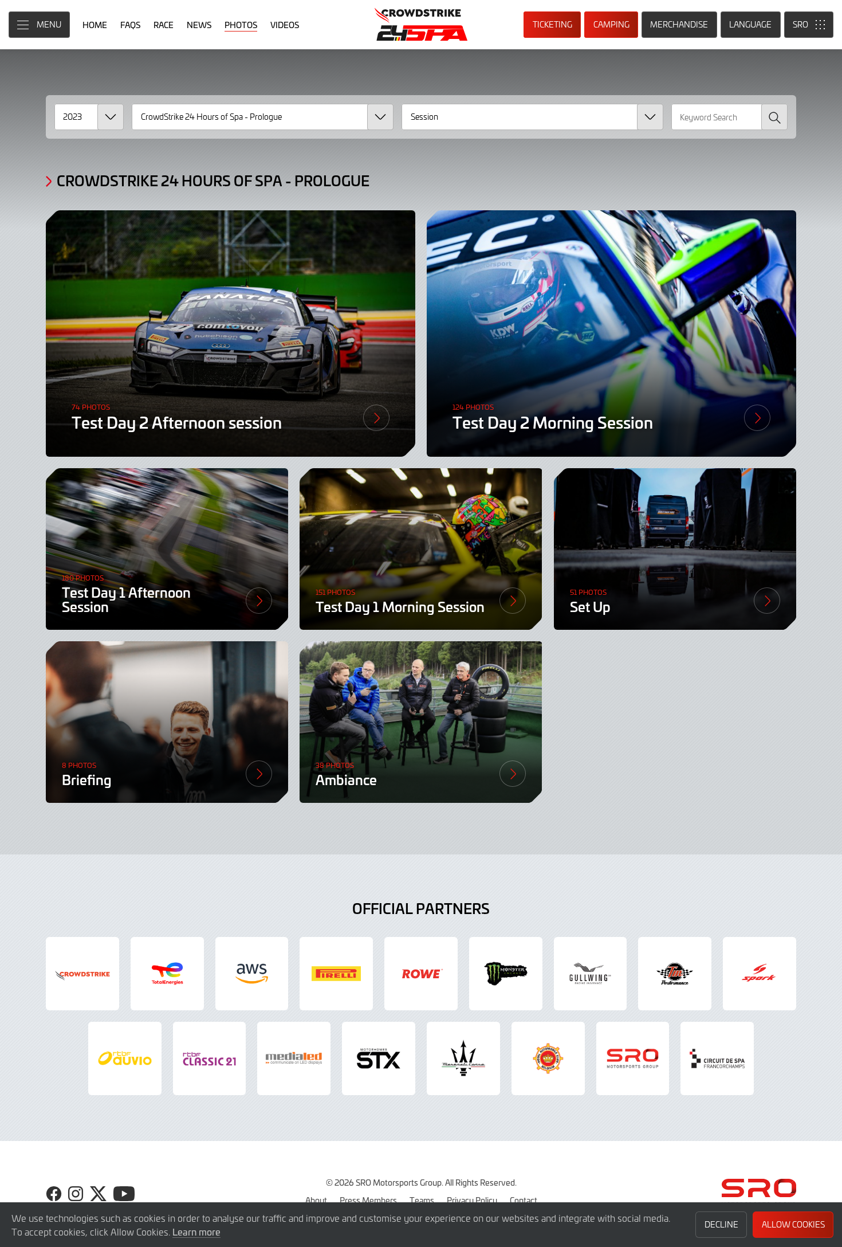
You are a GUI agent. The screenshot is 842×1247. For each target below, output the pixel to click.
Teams (422, 1200)
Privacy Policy (472, 1200)
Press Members (368, 1200)
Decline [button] (721, 1224)
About (316, 1200)
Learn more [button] (196, 1231)
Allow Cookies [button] (793, 1224)
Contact (523, 1200)
